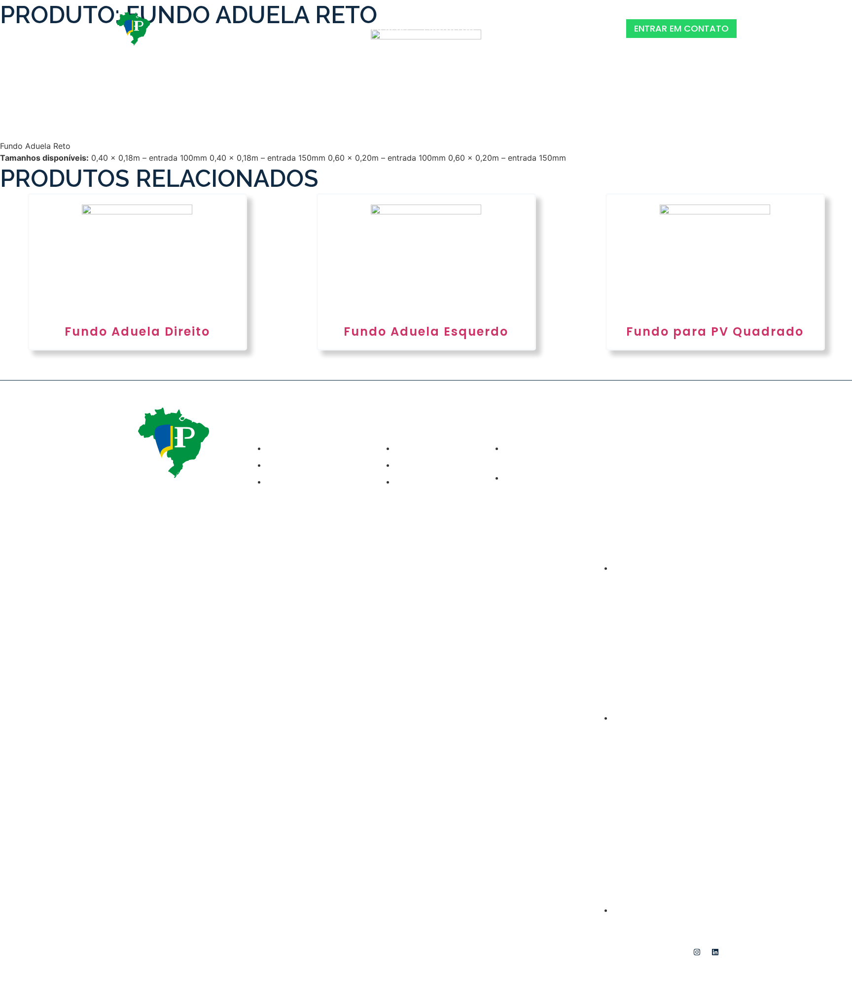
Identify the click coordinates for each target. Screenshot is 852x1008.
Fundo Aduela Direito (137, 331)
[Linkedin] (715, 951)
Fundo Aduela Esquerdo (426, 331)
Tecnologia (519, 28)
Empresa (387, 28)
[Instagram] (697, 951)
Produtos (448, 28)
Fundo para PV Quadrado (715, 331)
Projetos (327, 28)
